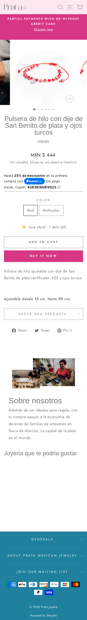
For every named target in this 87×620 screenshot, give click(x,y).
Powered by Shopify (43, 615)
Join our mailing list (42, 572)
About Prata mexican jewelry (42, 555)
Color (43, 200)
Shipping (36, 162)
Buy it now (43, 256)
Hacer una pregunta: (43, 314)
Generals (42, 539)
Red (30, 210)
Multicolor (51, 210)
